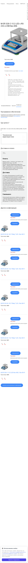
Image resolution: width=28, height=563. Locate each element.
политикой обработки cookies (10, 553)
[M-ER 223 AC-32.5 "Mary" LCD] (4, 300)
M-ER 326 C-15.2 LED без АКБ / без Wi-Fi (13, 372)
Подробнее (14, 223)
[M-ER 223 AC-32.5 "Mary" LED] (4, 231)
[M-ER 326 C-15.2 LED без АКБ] (4, 369)
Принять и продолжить (14, 559)
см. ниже (21, 70)
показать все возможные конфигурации (12, 385)
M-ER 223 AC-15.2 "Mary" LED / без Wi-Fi (13, 269)
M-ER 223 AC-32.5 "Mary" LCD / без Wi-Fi (13, 303)
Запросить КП (9, 63)
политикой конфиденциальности (18, 552)
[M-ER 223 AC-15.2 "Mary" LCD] (4, 335)
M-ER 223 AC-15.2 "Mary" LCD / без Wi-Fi (13, 338)
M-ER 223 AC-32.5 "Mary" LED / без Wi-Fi (13, 234)
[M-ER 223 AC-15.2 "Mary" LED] (4, 265)
